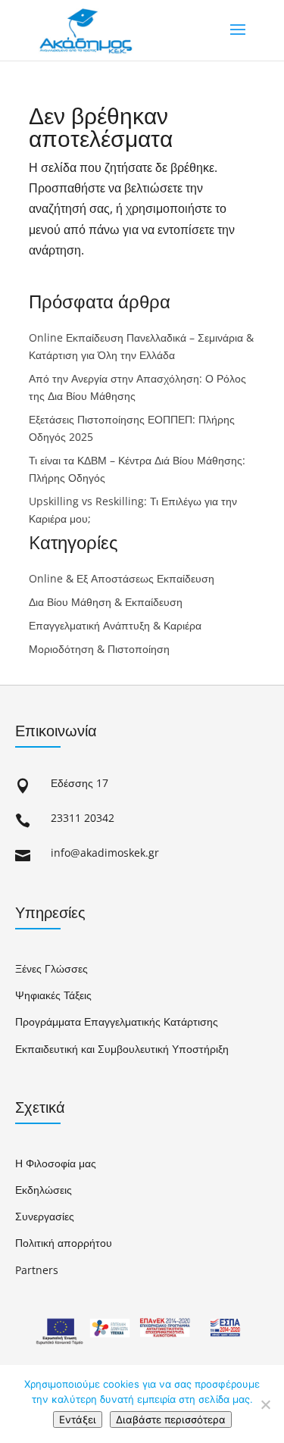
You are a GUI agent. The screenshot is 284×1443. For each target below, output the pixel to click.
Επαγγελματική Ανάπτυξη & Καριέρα (115, 625)
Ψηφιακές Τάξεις (53, 995)
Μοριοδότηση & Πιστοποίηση (99, 649)
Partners (36, 1270)
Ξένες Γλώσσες (51, 968)
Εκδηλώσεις (43, 1189)
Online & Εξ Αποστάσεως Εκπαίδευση (121, 578)
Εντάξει (77, 1419)
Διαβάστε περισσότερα (171, 1419)
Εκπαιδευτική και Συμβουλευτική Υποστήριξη (122, 1049)
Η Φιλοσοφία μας (55, 1163)
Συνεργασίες (44, 1216)
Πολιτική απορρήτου (63, 1242)
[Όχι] (265, 1404)
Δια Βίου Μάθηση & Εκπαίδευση (106, 602)
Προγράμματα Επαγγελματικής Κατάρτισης (116, 1021)
